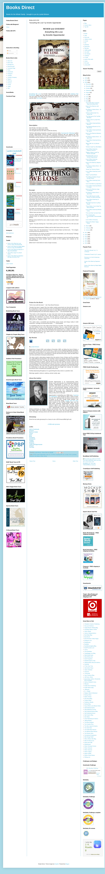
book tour (48, 454)
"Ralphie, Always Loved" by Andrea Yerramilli (92, 153)
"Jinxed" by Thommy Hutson (92, 169)
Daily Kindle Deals (88, 655)
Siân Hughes (18, 198)
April (87, 100)
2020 (86, 78)
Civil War (53, 454)
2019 (86, 80)
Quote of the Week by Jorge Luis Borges (92, 190)
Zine (9, 88)
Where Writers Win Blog (90, 738)
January (88, 230)
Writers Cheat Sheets (89, 755)
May (87, 98)
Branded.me (11, 64)
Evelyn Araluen (18, 173)
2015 (86, 236)
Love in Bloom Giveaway (92, 219)
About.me (10, 60)
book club (86, 37)
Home (54, 461)
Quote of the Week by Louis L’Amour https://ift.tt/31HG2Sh (15, 244)
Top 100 (86, 26)
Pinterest (10, 81)
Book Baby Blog (88, 635)
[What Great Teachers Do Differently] (10, 165)
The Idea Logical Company (91, 726)
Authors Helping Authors (90, 633)
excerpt (66, 454)
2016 (86, 234)
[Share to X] (60, 452)
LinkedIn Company (12, 77)
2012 (86, 243)
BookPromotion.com (89, 647)
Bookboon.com (88, 640)
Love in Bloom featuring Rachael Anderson (91, 160)
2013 (86, 241)
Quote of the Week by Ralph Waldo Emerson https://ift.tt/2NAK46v (16, 247)
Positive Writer (87, 700)
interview (86, 48)
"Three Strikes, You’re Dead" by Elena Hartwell (93, 207)
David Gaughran (88, 658)
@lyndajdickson (10, 233)
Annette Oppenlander (41, 454)
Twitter (9, 86)
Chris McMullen (88, 651)
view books (99, 776)
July (87, 94)
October (88, 88)
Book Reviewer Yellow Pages (91, 638)
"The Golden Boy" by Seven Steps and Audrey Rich (92, 103)
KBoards (86, 683)
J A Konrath (87, 673)
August (88, 92)
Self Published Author (89, 707)
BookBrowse (87, 642)
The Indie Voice (88, 727)
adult (85, 35)
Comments (11, 53)
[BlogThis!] (58, 452)
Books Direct (20, 7)
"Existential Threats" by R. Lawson (92, 254)
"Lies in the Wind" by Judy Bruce (93, 183)
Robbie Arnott (18, 186)
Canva (86, 649)
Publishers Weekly (88, 702)
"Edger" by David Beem (91, 174)
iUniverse (86, 671)
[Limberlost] (10, 193)
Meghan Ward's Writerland (90, 693)
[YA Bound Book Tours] (14, 547)
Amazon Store (87, 25)
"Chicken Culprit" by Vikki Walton (93, 146)
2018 (86, 82)
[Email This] (57, 452)
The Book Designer (89, 722)
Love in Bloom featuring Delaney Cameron (91, 149)
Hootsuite (86, 664)
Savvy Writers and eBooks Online (92, 705)
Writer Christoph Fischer (90, 746)
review (41, 456)
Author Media (87, 631)
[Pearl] (10, 206)
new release (37, 456)
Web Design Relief (88, 737)
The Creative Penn (89, 724)
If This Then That (88, 666)
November (88, 86)
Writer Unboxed (88, 748)
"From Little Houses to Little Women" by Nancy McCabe (93, 196)
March (87, 225)
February (88, 227)
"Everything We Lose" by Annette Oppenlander (92, 156)
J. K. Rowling (88, 847)
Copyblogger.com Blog (89, 653)
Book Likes (10, 62)
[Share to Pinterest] (63, 452)
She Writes (87, 716)
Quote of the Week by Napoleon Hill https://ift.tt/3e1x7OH (15, 256)
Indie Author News (88, 668)
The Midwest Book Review (90, 731)
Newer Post (32, 461)
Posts (9, 50)
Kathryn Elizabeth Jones (90, 682)
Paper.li (9, 79)
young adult (87, 64)
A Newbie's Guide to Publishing (91, 624)
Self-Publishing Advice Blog (91, 711)
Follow (7, 27)
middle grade (87, 50)
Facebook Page (11, 68)
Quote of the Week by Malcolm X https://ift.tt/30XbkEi (16, 250)
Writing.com (87, 757)
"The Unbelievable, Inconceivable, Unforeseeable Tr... (93, 216)
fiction (70, 454)
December (88, 84)
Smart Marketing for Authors (91, 718)
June (87, 96)
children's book (88, 39)
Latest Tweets (9, 263)
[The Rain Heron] (10, 219)
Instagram (10, 73)
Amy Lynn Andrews (89, 625)
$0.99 (34, 454)
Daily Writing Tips (88, 657)
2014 (86, 238)
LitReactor (86, 689)
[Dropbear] (10, 179)
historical (32, 456)
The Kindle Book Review (90, 729)
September (89, 90)
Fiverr (9, 70)
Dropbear (15, 170)
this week (86, 63)
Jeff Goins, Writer (88, 677)
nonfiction (86, 55)
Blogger (67, 864)
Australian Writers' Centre (90, 629)
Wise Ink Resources (89, 740)
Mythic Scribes (87, 696)
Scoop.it (9, 82)
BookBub (86, 644)
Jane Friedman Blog (89, 675)
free (85, 42)
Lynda (89, 770)
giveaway (74, 454)
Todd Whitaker (18, 161)
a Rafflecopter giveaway (54, 424)
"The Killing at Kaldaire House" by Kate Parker (93, 177)
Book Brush (87, 636)
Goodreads (10, 71)
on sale (86, 57)
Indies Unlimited (88, 669)
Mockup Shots (87, 694)
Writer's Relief (87, 753)
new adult (86, 52)
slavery (45, 456)
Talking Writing (87, 720)
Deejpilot (57, 864)
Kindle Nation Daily (89, 687)
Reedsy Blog (87, 704)
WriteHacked (87, 744)
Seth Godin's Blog (88, 715)
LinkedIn (10, 75)
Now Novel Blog (88, 698)
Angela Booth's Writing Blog (91, 627)
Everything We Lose (59, 454)
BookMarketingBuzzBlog (90, 646)
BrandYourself (11, 66)
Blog (85, 23)
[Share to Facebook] (61, 452)
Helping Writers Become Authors (92, 662)
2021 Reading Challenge (92, 768)
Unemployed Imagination (90, 735)
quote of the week (88, 59)
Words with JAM (88, 742)
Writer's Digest (87, 751)
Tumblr (9, 84)
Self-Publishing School (89, 713)
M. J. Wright (87, 691)
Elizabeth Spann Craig (89, 660)
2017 (86, 232)
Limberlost (15, 184)
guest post (86, 46)
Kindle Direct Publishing (90, 685)
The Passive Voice (88, 733)
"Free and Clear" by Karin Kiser (93, 213)
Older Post (75, 461)
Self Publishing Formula (90, 709)
